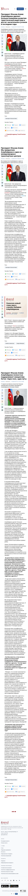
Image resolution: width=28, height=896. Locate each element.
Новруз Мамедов (20, 343)
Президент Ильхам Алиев (11, 118)
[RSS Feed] (19, 880)
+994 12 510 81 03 (4, 833)
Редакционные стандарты (6, 853)
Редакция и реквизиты (6, 849)
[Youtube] (11, 880)
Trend (22, 68)
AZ (14, 893)
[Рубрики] (25, 9)
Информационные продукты (7, 862)
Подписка (3, 860)
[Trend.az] (5, 9)
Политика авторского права (7, 871)
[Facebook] (5, 880)
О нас (2, 848)
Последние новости (5, 841)
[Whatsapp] (2, 880)
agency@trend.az (4, 834)
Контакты (3, 851)
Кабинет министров (10, 343)
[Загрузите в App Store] (5, 886)
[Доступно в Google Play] (14, 886)
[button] (2, 35)
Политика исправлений (6, 855)
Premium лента (4, 842)
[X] (8, 880)
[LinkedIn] (16, 880)
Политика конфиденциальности (8, 869)
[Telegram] (14, 880)
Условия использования (6, 867)
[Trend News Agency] (4, 822)
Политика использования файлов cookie (9, 873)
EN (11, 893)
